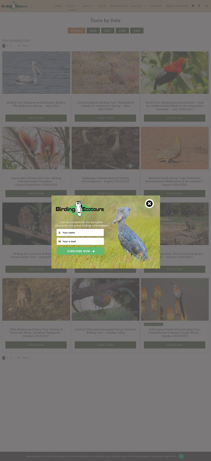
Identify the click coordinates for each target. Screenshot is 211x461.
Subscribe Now (78, 251)
